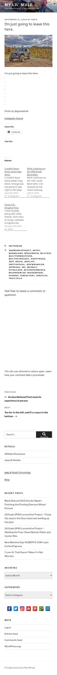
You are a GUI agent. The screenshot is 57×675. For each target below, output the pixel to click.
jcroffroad (38, 259)
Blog (7, 479)
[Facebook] (9, 608)
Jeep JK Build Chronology (18, 472)
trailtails (15, 278)
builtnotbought (19, 259)
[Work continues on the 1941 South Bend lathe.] (38, 181)
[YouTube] (28, 608)
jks (24, 267)
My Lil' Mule (18, 4)
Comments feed (13, 640)
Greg (34, 20)
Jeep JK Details (13, 460)
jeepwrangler (35, 264)
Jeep (11, 261)
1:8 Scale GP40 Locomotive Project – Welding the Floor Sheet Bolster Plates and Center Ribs (28, 532)
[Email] (47, 608)
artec (36, 250)
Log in (8, 627)
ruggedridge (35, 273)
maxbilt (32, 267)
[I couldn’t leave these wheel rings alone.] (16, 181)
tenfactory (27, 276)
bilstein (45, 253)
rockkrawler (17, 273)
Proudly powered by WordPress (20, 667)
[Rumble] (41, 608)
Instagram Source (14, 118)
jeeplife (29, 261)
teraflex (42, 276)
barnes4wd (16, 253)
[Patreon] (35, 608)
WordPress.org (13, 646)
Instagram (15, 246)
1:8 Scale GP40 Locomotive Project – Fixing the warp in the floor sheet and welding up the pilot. (28, 518)
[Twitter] (15, 608)
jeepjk (19, 261)
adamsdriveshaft (20, 250)
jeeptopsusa (17, 264)
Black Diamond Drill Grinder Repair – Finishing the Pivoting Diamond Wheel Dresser (25, 504)
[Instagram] (22, 608)
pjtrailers (16, 270)
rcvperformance (34, 270)
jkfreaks (14, 267)
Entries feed (11, 633)
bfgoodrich (31, 253)
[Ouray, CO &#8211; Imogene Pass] (16, 215)
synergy (14, 276)
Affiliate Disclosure (15, 454)
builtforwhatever (20, 256)
